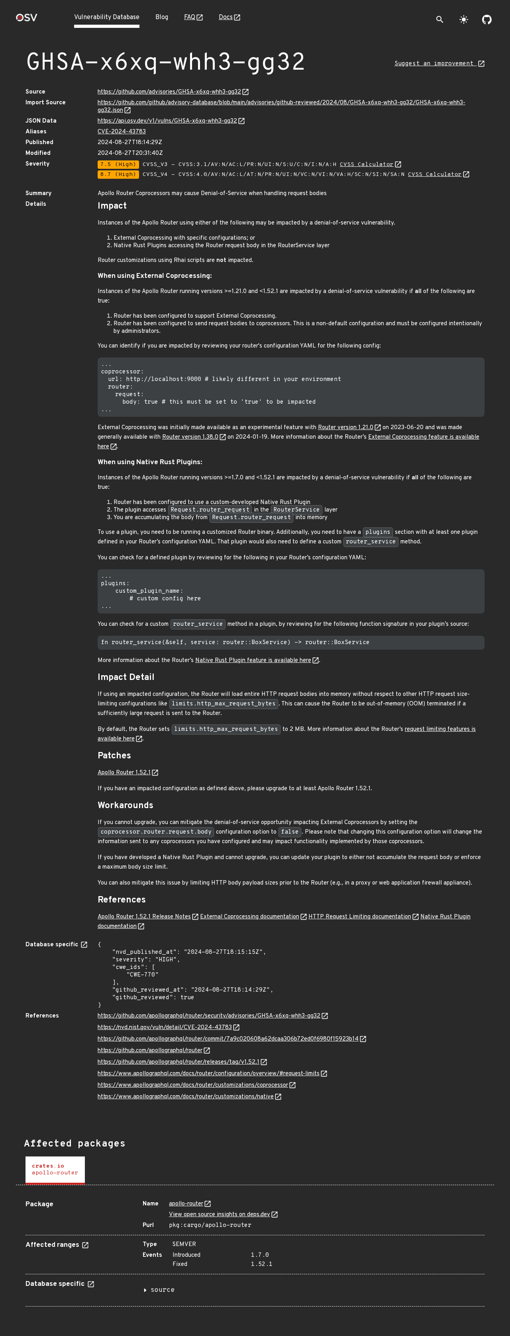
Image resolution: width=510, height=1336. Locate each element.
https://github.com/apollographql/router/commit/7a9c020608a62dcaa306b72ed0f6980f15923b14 (228, 1039)
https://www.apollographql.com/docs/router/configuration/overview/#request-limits (209, 1074)
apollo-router (186, 1204)
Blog (161, 17)
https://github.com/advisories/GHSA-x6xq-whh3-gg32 (169, 92)
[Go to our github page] (487, 19)
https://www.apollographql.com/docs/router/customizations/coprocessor (193, 1085)
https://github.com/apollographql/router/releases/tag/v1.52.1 (178, 1062)
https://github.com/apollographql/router (150, 1051)
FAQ (189, 17)
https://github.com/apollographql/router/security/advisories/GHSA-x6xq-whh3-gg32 (209, 1016)
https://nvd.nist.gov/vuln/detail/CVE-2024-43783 (165, 1027)
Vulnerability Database (106, 17)
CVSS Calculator (367, 164)
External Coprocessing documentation (249, 917)
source (163, 1290)
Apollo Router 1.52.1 (124, 773)
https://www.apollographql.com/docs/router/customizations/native (186, 1097)
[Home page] (26, 20)
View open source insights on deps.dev (219, 1215)
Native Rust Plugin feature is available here (253, 660)
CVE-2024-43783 (122, 132)
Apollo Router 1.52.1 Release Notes (144, 917)
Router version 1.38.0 (190, 437)
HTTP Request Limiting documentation (359, 917)
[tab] (55, 1170)
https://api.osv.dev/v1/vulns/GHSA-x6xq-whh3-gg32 (167, 121)
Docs (226, 17)
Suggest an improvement (435, 64)
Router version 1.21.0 (345, 428)
